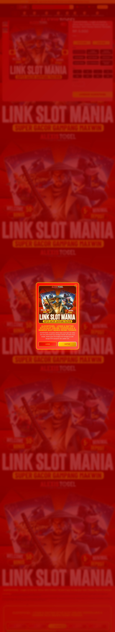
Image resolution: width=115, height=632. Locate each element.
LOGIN (48, 344)
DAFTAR (67, 344)
